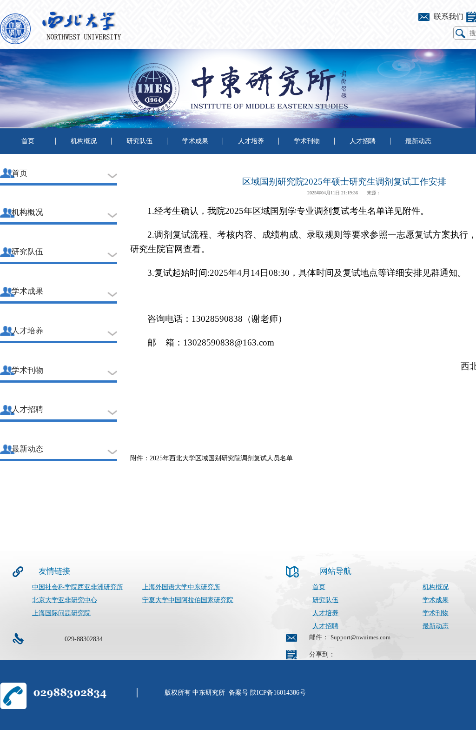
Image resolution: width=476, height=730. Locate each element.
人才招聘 (363, 141)
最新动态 (418, 141)
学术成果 (195, 141)
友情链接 (54, 571)
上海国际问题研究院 (61, 613)
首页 (27, 141)
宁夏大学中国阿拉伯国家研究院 (187, 600)
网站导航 (335, 571)
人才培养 (251, 141)
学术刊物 (307, 141)
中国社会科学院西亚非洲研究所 (77, 587)
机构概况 (84, 141)
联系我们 (448, 16)
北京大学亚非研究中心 (64, 600)
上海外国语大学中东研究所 (181, 587)
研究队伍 (139, 141)
